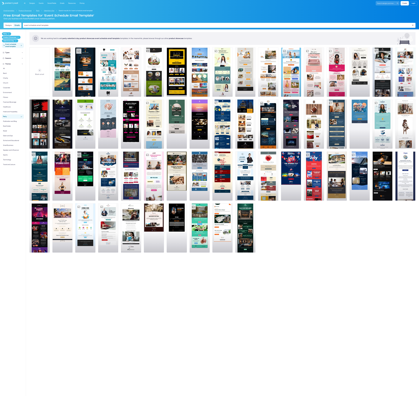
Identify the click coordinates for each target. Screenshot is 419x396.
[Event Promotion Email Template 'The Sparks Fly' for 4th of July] (291, 176)
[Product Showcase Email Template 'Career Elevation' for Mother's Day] (222, 72)
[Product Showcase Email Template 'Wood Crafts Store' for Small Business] (314, 124)
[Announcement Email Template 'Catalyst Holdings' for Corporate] (39, 176)
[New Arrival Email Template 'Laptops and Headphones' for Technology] (382, 176)
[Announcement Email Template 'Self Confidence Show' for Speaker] (177, 228)
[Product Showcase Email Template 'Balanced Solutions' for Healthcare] (359, 72)
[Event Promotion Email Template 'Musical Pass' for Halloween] (39, 228)
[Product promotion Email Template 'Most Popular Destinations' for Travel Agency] (200, 72)
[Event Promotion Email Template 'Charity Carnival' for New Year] (200, 228)
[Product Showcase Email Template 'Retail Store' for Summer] (291, 72)
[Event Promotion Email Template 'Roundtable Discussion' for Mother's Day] (154, 176)
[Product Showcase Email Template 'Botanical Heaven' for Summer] (154, 72)
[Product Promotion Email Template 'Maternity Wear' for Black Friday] (131, 124)
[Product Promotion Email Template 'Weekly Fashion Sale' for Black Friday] (177, 72)
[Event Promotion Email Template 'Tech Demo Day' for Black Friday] (85, 176)
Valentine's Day (49, 11)
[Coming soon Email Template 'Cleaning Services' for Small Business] (85, 228)
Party (37, 11)
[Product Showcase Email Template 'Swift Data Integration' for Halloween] (268, 124)
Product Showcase (25, 11)
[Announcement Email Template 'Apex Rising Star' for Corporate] (405, 176)
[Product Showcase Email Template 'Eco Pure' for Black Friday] (291, 124)
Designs (8, 25)
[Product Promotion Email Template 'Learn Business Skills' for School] (85, 124)
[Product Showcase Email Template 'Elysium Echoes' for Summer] (154, 124)
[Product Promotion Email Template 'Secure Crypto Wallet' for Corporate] (200, 124)
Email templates (8, 11)
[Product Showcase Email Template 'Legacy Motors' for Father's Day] (62, 124)
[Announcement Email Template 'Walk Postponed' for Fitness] (359, 124)
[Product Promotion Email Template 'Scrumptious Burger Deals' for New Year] (85, 72)
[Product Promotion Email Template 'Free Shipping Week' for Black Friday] (39, 124)
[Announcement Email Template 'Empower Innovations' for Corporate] (382, 124)
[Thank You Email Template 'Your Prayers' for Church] (154, 228)
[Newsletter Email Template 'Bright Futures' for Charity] (108, 176)
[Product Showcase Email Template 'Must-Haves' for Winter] (131, 72)
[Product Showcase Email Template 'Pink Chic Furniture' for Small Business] (314, 72)
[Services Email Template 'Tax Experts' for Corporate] (108, 228)
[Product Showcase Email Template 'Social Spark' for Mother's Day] (337, 124)
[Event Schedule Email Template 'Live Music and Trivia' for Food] (222, 176)
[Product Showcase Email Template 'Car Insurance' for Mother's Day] (382, 72)
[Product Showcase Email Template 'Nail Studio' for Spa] (108, 124)
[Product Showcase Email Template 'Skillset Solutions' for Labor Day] (222, 124)
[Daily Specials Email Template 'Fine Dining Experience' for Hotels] (62, 228)
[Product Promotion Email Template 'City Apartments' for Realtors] (245, 124)
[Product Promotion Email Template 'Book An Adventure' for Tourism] (62, 72)
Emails (17, 25)
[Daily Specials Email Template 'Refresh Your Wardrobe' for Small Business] (405, 124)
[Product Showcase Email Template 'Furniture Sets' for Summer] (268, 72)
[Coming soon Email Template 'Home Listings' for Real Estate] (222, 228)
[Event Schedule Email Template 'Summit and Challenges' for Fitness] (62, 176)
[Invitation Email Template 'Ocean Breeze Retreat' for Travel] (131, 228)
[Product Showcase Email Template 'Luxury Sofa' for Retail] (177, 124)
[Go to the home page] (9, 3)
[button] (22, 52)
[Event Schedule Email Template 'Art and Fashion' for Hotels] (245, 228)
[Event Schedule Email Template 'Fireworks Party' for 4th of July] (314, 176)
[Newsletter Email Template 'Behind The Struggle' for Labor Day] (200, 176)
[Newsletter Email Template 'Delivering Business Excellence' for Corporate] (245, 176)
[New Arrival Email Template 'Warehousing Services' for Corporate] (131, 176)
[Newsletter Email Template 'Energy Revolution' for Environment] (359, 176)
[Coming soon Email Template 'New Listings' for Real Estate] (337, 176)
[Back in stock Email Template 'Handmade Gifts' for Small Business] (177, 176)
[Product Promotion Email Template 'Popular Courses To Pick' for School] (405, 72)
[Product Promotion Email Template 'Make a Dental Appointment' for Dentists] (108, 72)
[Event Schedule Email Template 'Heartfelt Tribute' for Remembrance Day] (268, 176)
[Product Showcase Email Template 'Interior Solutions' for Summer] (245, 72)
